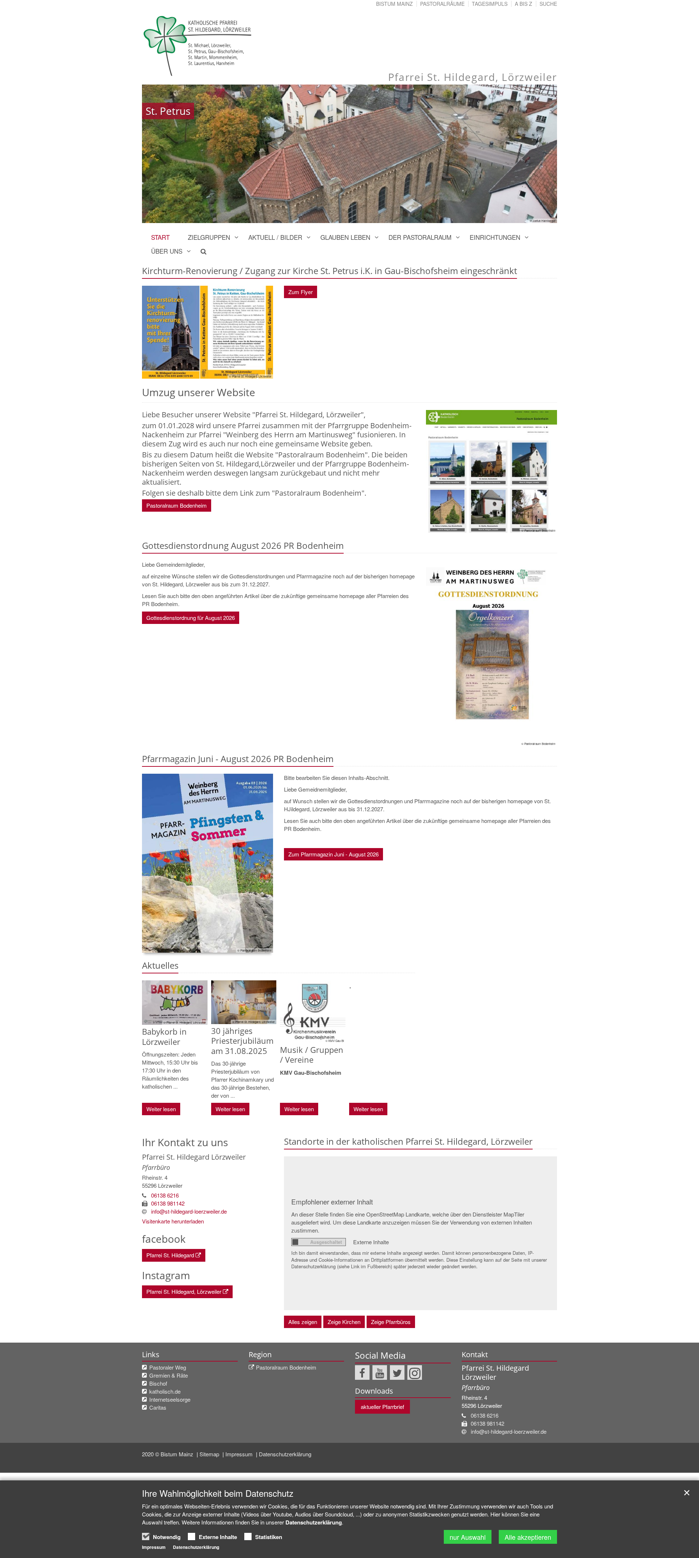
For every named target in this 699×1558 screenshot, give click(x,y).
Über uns (166, 250)
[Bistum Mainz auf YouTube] (379, 1372)
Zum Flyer (300, 292)
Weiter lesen (161, 1109)
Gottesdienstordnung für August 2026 (190, 617)
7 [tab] (376, 215)
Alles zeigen (302, 1321)
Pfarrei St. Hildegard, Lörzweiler (183, 1291)
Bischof (158, 1383)
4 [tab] (344, 215)
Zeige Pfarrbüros (391, 1321)
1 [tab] (311, 215)
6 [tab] (366, 215)
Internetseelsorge (169, 1399)
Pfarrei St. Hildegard (170, 1255)
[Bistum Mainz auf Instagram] (414, 1372)
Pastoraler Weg (167, 1367)
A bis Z (523, 3)
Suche (548, 3)
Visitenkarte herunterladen (173, 1221)
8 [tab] (387, 215)
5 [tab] (355, 215)
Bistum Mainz (394, 3)
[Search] (199, 251)
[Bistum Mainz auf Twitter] (397, 1372)
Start (160, 237)
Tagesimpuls (490, 3)
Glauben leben (345, 237)
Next (539, 154)
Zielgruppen (209, 237)
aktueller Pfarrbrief (382, 1406)
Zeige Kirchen (344, 1321)
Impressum (239, 1454)
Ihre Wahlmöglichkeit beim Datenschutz (217, 1493)
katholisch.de (165, 1391)
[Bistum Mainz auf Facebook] (362, 1372)
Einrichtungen (495, 237)
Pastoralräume (442, 3)
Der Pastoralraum (419, 237)
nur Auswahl (468, 1537)
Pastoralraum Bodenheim (176, 505)
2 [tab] (322, 215)
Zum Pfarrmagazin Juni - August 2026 (333, 854)
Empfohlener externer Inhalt (332, 1201)
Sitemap (210, 1454)
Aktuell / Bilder (275, 237)
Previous (160, 154)
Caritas (157, 1407)
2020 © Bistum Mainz (168, 1454)
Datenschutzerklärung (285, 1454)
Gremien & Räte (168, 1375)
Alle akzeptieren (528, 1537)
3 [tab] (333, 215)
